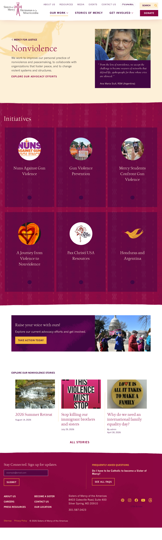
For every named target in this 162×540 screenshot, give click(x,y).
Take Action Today (31, 340)
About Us (49, 5)
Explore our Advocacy (34, 77)
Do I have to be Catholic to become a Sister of (119, 472)
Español (129, 5)
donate (149, 13)
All (80, 442)
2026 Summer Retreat (33, 414)
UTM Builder (137, 507)
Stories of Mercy (89, 13)
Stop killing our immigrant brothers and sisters (78, 419)
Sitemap (8, 521)
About (10, 496)
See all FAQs (103, 482)
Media (80, 5)
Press (15, 507)
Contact (41, 502)
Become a (44, 496)
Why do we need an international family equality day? (124, 419)
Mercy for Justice (25, 40)
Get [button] (120, 13)
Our (43, 507)
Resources (66, 5)
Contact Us (109, 5)
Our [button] (58, 13)
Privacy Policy (20, 521)
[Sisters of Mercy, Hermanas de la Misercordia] (19, 9)
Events (93, 5)
